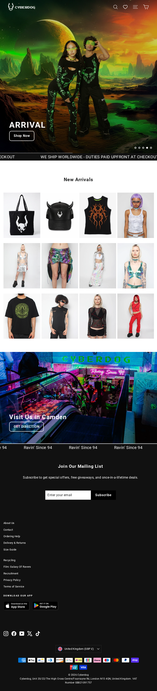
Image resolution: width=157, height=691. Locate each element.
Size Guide (10, 549)
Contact (8, 529)
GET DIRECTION (26, 427)
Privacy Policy (11, 580)
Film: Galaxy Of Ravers (17, 566)
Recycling (9, 560)
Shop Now (22, 136)
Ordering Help (11, 536)
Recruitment (10, 573)
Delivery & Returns (14, 542)
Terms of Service (13, 586)
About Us (9, 523)
